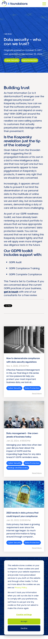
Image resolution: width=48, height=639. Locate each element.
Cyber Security (11, 60)
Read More (37, 394)
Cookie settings (24, 614)
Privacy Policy (21, 587)
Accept (24, 621)
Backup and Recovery (18, 467)
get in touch (11, 291)
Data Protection (29, 60)
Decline (24, 628)
